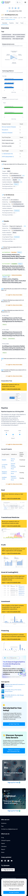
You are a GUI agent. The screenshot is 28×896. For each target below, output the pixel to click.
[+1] (23, 175)
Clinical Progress (5, 840)
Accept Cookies (14, 892)
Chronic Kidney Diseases (18, 206)
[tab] (4, 23)
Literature (3, 846)
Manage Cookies (14, 889)
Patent (3, 843)
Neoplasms (16, 182)
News (2, 852)
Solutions (3, 823)
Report (3, 849)
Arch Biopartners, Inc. (16, 175)
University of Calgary (18, 177)
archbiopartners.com (10, 19)
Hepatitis (15, 179)
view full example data (13, 389)
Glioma (14, 232)
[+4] (19, 179)
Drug (2, 837)
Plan (2, 826)
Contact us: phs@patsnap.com (9, 829)
